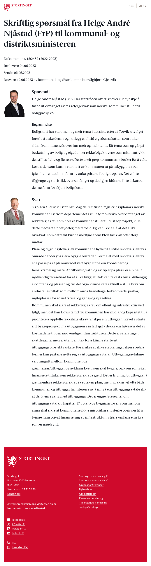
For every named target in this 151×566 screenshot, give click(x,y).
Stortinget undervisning (92, 476)
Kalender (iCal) (20, 547)
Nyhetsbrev (85, 489)
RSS (14, 542)
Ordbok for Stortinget (91, 485)
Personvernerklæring (91, 498)
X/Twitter (17, 524)
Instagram (17, 528)
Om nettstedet (87, 493)
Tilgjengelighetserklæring (93, 502)
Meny (142, 6)
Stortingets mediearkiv (92, 480)
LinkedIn (16, 533)
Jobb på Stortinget (89, 507)
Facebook (17, 519)
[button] (131, 6)
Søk (131, 6)
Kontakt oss (13, 493)
